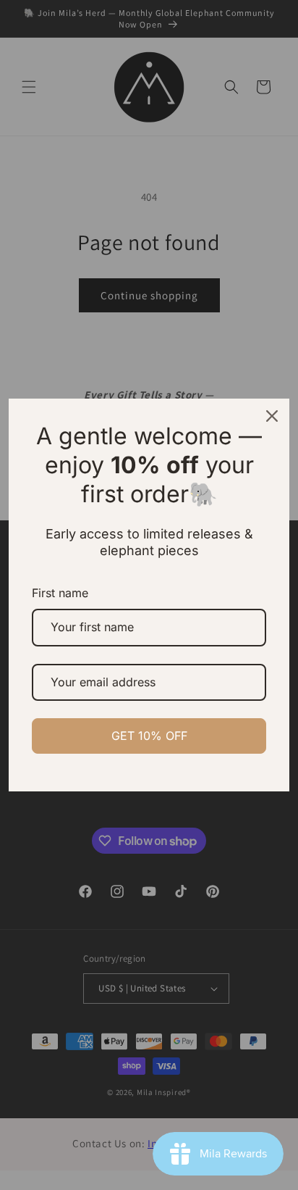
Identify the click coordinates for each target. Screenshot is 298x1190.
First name (60, 593)
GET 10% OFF (149, 735)
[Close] (272, 416)
